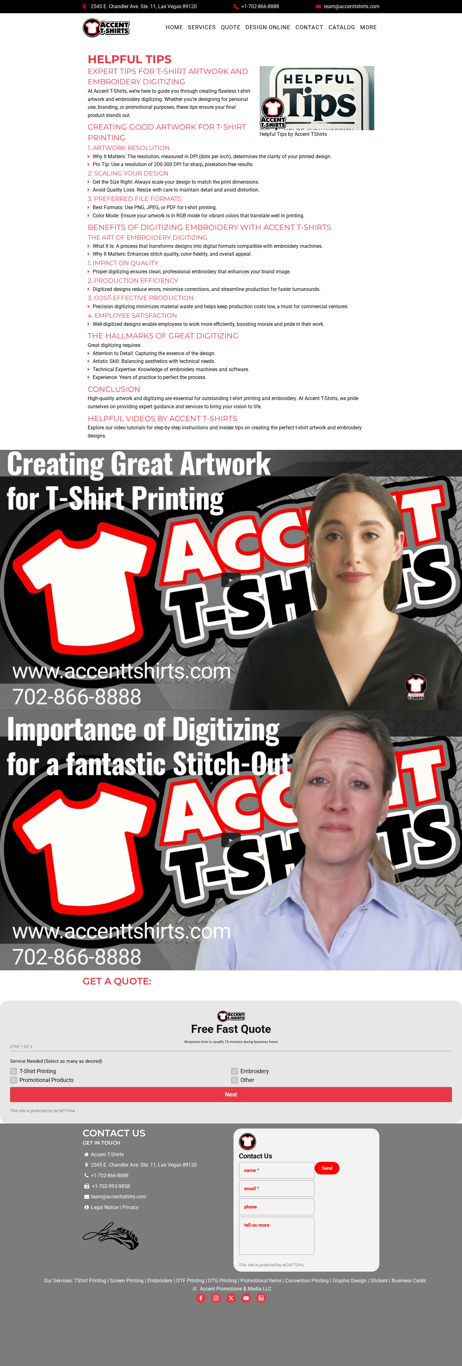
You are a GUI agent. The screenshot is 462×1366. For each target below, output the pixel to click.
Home (174, 27)
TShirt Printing (90, 1281)
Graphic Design (349, 1281)
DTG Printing (222, 1281)
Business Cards (409, 1281)
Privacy (130, 1207)
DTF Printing (190, 1281)
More (368, 27)
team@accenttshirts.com (351, 6)
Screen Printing (127, 1281)
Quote (230, 27)
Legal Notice (104, 1207)
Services (202, 27)
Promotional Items (260, 1281)
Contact (309, 27)
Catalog (341, 27)
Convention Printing (307, 1281)
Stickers (379, 1281)
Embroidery (160, 1281)
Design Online (267, 27)
